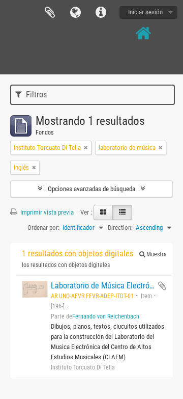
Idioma (75, 12)
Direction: (120, 227)
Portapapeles (50, 12)
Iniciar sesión (145, 12)
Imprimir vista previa (46, 212)
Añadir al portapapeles (162, 286)
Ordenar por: (43, 227)
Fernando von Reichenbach (105, 316)
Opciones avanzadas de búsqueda (91, 189)
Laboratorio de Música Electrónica (107, 285)
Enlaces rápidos (100, 12)
